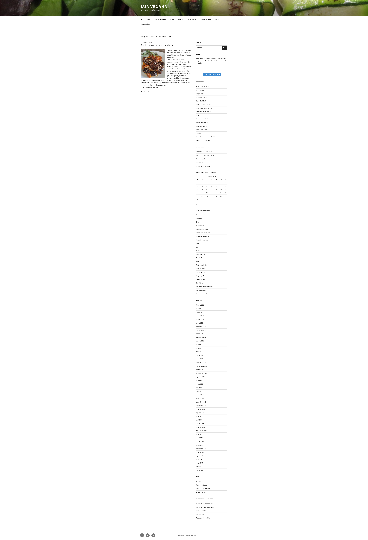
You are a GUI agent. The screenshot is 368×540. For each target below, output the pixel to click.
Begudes (199, 94)
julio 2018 (199, 434)
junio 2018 (199, 438)
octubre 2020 (200, 369)
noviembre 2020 (201, 366)
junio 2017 (199, 459)
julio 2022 (199, 309)
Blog (148, 19)
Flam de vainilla (201, 159)
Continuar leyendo (147, 92)
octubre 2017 (200, 452)
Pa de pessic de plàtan (203, 166)
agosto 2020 (200, 377)
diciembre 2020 (201, 362)
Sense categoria (201, 129)
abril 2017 (199, 466)
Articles (180, 19)
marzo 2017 (200, 470)
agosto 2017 (200, 456)
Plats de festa (200, 268)
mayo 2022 (199, 312)
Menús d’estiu (200, 254)
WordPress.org (201, 492)
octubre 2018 (200, 427)
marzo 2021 (200, 355)
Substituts (199, 133)
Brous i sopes (200, 97)
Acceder (199, 481)
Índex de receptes (160, 19)
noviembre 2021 (201, 330)
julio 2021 (199, 344)
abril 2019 (199, 420)
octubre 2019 (200, 409)
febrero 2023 (200, 305)
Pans (197, 115)
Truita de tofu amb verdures (205, 155)
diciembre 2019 (201, 402)
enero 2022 (200, 323)
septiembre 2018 (201, 431)
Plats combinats (201, 265)
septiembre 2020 (201, 373)
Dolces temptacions (202, 229)
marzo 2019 (200, 423)
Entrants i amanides (202, 112)
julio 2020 (199, 380)
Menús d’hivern (201, 258)
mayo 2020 (199, 387)
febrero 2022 (200, 319)
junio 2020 (199, 384)
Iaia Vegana (154, 7)
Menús (217, 19)
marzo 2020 (200, 395)
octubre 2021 (200, 334)
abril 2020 (199, 391)
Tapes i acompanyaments (204, 137)
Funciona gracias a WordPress (186, 535)
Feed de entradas (201, 485)
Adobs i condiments (202, 86)
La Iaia (172, 19)
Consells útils (191, 19)
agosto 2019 (200, 413)
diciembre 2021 (201, 326)
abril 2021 (199, 352)
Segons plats (200, 126)
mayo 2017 (199, 463)
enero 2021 (199, 359)
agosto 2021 (200, 341)
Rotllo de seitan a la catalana (156, 45)
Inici (141, 19)
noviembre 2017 (201, 448)
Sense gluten (145, 24)
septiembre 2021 (201, 337)
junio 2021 (199, 348)
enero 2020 (200, 398)
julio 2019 (199, 416)
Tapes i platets (201, 290)
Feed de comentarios (203, 489)
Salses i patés (200, 122)
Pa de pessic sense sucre (204, 152)
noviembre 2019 (201, 405)
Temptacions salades (203, 140)
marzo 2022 (200, 316)
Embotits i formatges (203, 108)
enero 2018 (199, 445)
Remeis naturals (205, 19)
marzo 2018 (200, 441)
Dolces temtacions (202, 104)
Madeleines (200, 162)
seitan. (171, 57)
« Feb (197, 204)
